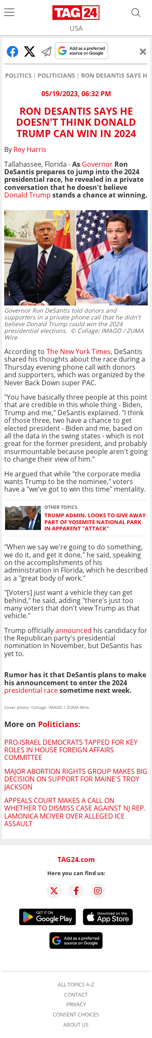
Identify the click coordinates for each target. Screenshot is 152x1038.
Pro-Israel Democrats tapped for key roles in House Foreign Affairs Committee (71, 750)
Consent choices (76, 1015)
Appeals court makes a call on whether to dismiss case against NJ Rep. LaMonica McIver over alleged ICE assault (75, 812)
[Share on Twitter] (29, 51)
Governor (97, 164)
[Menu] (9, 13)
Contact (76, 995)
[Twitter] (54, 890)
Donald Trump (27, 195)
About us (76, 1025)
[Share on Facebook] (12, 51)
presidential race (32, 690)
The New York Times (78, 351)
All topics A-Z (76, 985)
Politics (18, 75)
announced (73, 630)
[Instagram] (98, 890)
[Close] (143, 51)
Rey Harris (30, 149)
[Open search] (135, 12)
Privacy (76, 1005)
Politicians (56, 75)
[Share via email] (46, 51)
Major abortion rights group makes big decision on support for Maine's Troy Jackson (75, 779)
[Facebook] (76, 890)
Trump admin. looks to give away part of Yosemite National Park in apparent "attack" (95, 522)
